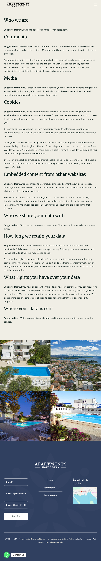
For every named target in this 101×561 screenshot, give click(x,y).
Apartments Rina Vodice (63, 539)
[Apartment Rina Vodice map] (85, 488)
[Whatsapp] (7, 555)
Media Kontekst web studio (51, 542)
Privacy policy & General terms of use (34, 539)
